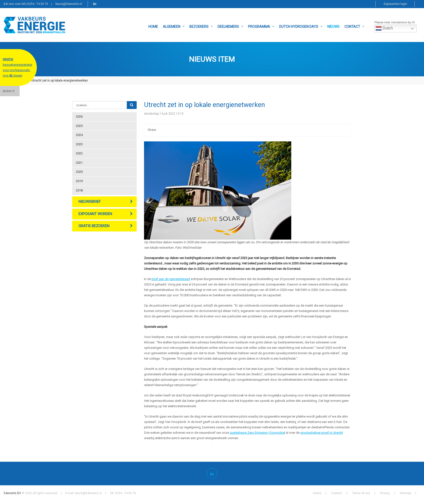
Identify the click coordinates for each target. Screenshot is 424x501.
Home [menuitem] (153, 26)
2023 (79, 144)
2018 (79, 190)
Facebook (162, 130)
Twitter (172, 130)
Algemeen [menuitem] (171, 26)
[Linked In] (212, 473)
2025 (79, 126)
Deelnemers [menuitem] (228, 26)
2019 (79, 181)
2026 (79, 116)
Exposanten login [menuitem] (395, 4)
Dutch (387, 28)
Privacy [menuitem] (385, 493)
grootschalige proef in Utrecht (321, 432)
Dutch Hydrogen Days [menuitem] (298, 26)
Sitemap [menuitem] (405, 493)
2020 (79, 172)
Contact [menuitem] (352, 26)
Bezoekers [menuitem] (199, 26)
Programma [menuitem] (259, 26)
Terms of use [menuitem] (361, 493)
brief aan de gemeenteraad (171, 279)
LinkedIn (182, 130)
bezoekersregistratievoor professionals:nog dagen (17, 67)
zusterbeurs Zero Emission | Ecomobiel (257, 432)
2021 (79, 162)
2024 (79, 135)
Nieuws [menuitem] (333, 26)
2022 (79, 153)
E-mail (192, 130)
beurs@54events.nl (68, 4)
